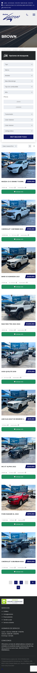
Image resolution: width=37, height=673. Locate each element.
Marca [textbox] (7, 70)
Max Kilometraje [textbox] (10, 81)
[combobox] (18, 64)
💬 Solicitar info (18, 192)
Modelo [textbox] (7, 75)
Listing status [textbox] (9, 131)
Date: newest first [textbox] (8, 146)
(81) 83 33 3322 (7, 7)
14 (18, 587)
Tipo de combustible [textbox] (11, 87)
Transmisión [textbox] (9, 114)
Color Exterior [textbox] (9, 120)
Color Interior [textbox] (9, 125)
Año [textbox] (6, 92)
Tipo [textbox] (6, 64)
